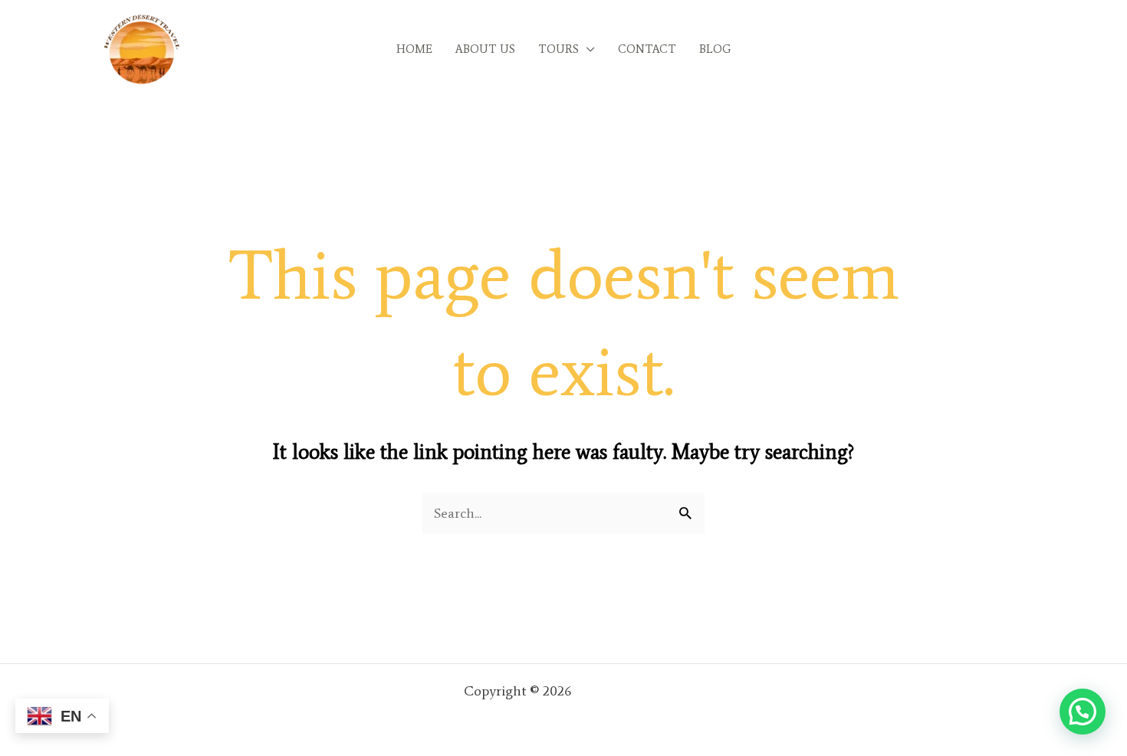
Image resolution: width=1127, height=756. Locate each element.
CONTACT (647, 49)
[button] (1083, 712)
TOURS (558, 49)
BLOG (715, 49)
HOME (414, 49)
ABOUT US (485, 49)
